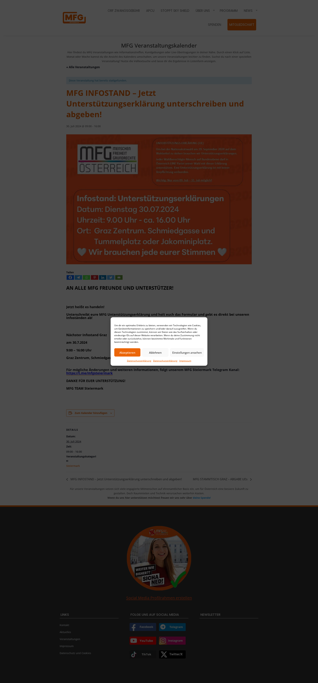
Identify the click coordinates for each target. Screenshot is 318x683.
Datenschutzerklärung (139, 360)
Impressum (185, 360)
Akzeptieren (127, 352)
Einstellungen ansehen (187, 352)
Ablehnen (155, 352)
